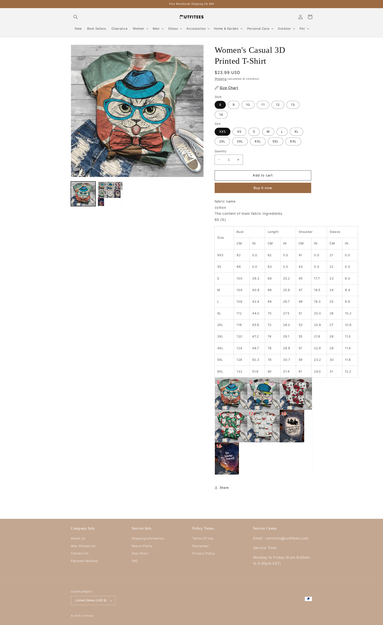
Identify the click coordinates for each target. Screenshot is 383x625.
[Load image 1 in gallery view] (83, 194)
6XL (293, 141)
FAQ (135, 561)
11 (263, 105)
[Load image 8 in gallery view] (110, 194)
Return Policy (142, 546)
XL (296, 131)
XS (239, 131)
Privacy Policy (203, 553)
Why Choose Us (83, 546)
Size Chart (140, 553)
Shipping (221, 78)
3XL (240, 141)
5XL (275, 141)
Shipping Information (148, 538)
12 (278, 105)
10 (248, 105)
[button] (75, 17)
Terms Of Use (203, 538)
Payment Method (84, 561)
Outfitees (88, 615)
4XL (258, 141)
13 (293, 105)
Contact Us (80, 553)
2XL (222, 141)
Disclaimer (200, 546)
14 (221, 114)
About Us (78, 538)
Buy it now (263, 188)
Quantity (221, 151)
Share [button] (224, 487)
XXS (222, 131)
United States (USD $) (91, 600)
